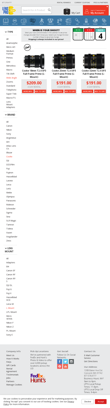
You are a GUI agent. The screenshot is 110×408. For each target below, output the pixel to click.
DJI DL (9, 285)
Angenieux (11, 137)
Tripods (41, 24)
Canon (9, 125)
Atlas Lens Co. (11, 147)
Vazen (9, 232)
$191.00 (63, 83)
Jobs (8, 378)
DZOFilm (10, 164)
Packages (95, 24)
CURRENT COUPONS (82, 2)
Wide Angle (11, 77)
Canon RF (10, 274)
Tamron (10, 224)
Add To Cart (40, 91)
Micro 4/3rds (9, 317)
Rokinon (10, 204)
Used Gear (104, 24)
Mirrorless (11, 65)
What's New (14, 24)
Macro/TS (11, 97)
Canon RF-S (11, 280)
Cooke (9, 156)
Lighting (59, 24)
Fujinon (9, 172)
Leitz (8, 188)
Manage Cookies (14, 384)
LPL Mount (11, 312)
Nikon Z (10, 326)
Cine (8, 61)
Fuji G (9, 289)
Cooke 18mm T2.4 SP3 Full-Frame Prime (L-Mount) (34, 74)
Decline (87, 401)
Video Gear (68, 24)
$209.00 (34, 83)
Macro (9, 69)
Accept (101, 401)
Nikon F (9, 322)
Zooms (9, 81)
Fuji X (8, 293)
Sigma (9, 212)
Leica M (10, 304)
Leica (8, 184)
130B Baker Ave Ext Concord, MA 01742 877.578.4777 (93, 373)
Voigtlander (11, 236)
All (7, 39)
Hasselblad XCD (11, 298)
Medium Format (10, 52)
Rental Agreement (11, 370)
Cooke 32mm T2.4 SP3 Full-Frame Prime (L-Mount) (94, 74)
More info (27, 91)
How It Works (12, 358)
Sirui (8, 216)
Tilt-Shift (10, 73)
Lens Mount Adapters (10, 104)
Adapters (10, 262)
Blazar (9, 152)
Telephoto (11, 89)
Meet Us (10, 355)
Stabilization (50, 24)
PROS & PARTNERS (101, 2)
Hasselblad (11, 176)
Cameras (24, 24)
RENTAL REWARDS (64, 2)
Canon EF (10, 270)
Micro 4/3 (10, 47)
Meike (9, 192)
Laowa (9, 180)
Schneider (10, 208)
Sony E (9, 334)
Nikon (9, 129)
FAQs (8, 362)
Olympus (10, 196)
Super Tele (11, 93)
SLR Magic (11, 220)
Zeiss (8, 240)
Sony (8, 133)
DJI (7, 160)
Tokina (9, 228)
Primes (9, 57)
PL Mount (11, 330)
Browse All (5, 24)
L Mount (10, 308)
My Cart (76, 12)
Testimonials (12, 374)
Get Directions (91, 361)
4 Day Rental (34, 87)
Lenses (32, 24)
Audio (77, 24)
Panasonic (11, 200)
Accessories (86, 24)
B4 (7, 266)
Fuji (8, 168)
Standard (10, 85)
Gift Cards (11, 365)
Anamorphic (11, 43)
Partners (10, 381)
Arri (7, 141)
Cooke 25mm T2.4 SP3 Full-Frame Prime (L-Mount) (64, 74)
